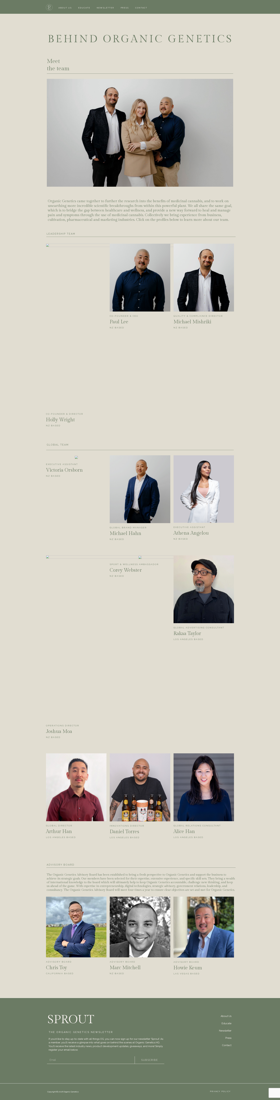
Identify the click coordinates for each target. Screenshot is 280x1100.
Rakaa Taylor (187, 633)
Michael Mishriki (192, 322)
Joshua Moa (59, 731)
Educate (84, 8)
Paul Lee (119, 322)
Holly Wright (60, 420)
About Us (65, 8)
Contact (141, 8)
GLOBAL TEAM (58, 444)
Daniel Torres (124, 832)
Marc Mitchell (125, 968)
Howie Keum (188, 968)
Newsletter (105, 8)
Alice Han (184, 831)
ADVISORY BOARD (61, 864)
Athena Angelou (191, 533)
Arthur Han (59, 831)
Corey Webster (126, 570)
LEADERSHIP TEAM (61, 233)
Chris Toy (56, 968)
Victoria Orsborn (64, 470)
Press (125, 8)
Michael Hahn (125, 533)
